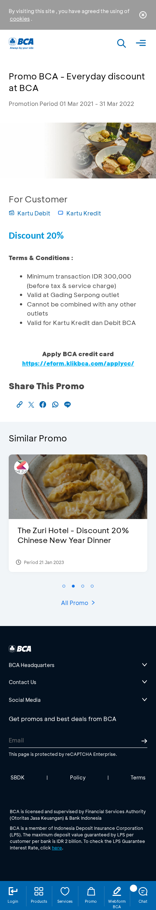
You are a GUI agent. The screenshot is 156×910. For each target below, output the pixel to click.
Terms (138, 777)
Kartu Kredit (83, 213)
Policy (78, 777)
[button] (63, 586)
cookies (20, 18)
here (57, 848)
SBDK (18, 777)
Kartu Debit (33, 213)
